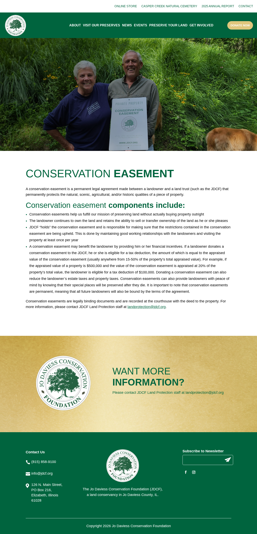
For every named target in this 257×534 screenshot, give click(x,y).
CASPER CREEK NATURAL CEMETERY (169, 6)
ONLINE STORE (125, 6)
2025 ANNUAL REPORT (218, 6)
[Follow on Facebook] (186, 472)
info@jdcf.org (42, 473)
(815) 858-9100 (43, 462)
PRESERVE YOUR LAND (168, 25)
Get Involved (201, 25)
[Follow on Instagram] (194, 472)
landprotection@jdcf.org (205, 393)
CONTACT (246, 6)
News (127, 25)
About (75, 25)
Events (140, 25)
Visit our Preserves (101, 25)
